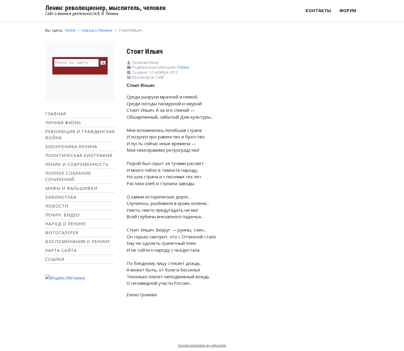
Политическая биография (78, 155)
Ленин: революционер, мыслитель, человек (105, 8)
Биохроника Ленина (71, 146)
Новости (56, 206)
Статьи (183, 67)
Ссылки (54, 259)
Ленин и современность (77, 164)
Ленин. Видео (62, 215)
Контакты (318, 10)
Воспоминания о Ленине (77, 241)
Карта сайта (61, 250)
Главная (55, 114)
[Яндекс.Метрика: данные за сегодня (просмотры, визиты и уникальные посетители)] (65, 277)
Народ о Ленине (65, 224)
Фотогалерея (61, 232)
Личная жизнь (63, 122)
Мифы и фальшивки (71, 188)
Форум (347, 10)
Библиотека (60, 197)
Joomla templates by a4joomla (202, 345)
